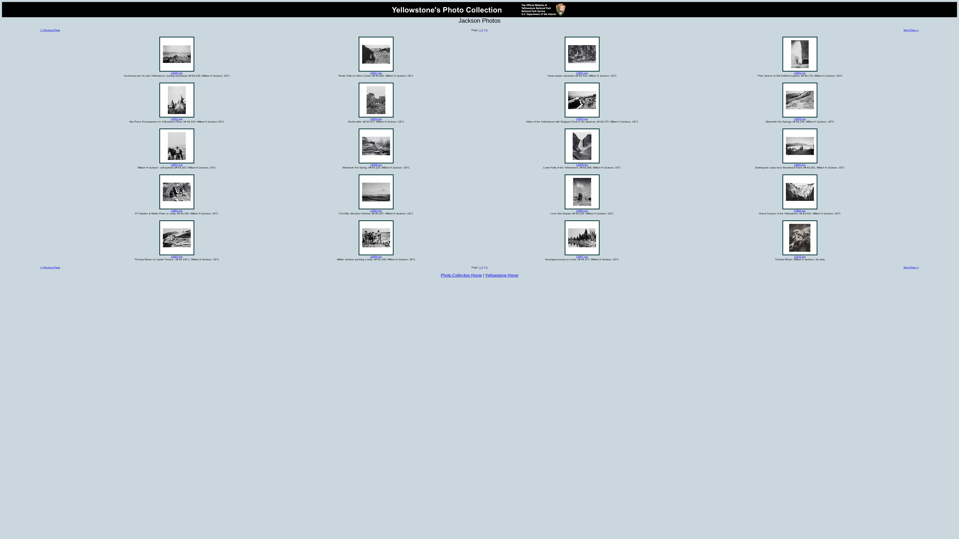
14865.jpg (177, 256)
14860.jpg (800, 164)
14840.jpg (177, 73)
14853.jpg (177, 119)
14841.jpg (376, 73)
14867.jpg (582, 256)
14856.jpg (800, 119)
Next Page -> (911, 30)
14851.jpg (582, 73)
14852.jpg (800, 73)
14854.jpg (376, 119)
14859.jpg (582, 164)
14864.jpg (800, 210)
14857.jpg (177, 164)
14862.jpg (376, 210)
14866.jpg (376, 256)
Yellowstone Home (501, 275)
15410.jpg (800, 256)
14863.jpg (582, 210)
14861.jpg (177, 210)
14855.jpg (582, 119)
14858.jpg (376, 164)
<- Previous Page (50, 30)
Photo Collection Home (461, 275)
